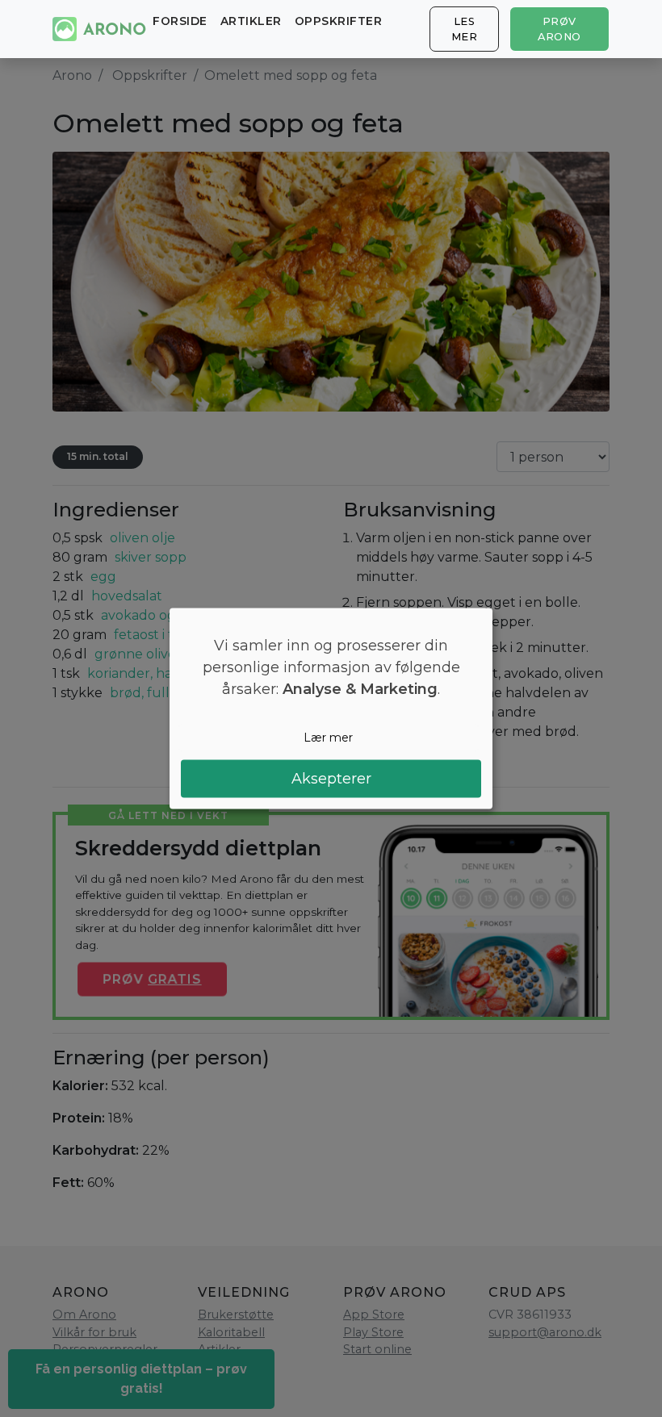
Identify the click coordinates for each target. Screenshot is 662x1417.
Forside (180, 21)
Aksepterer (331, 778)
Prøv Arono (559, 29)
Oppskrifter (339, 21)
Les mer (464, 29)
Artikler (251, 21)
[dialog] (331, 708)
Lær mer (328, 737)
